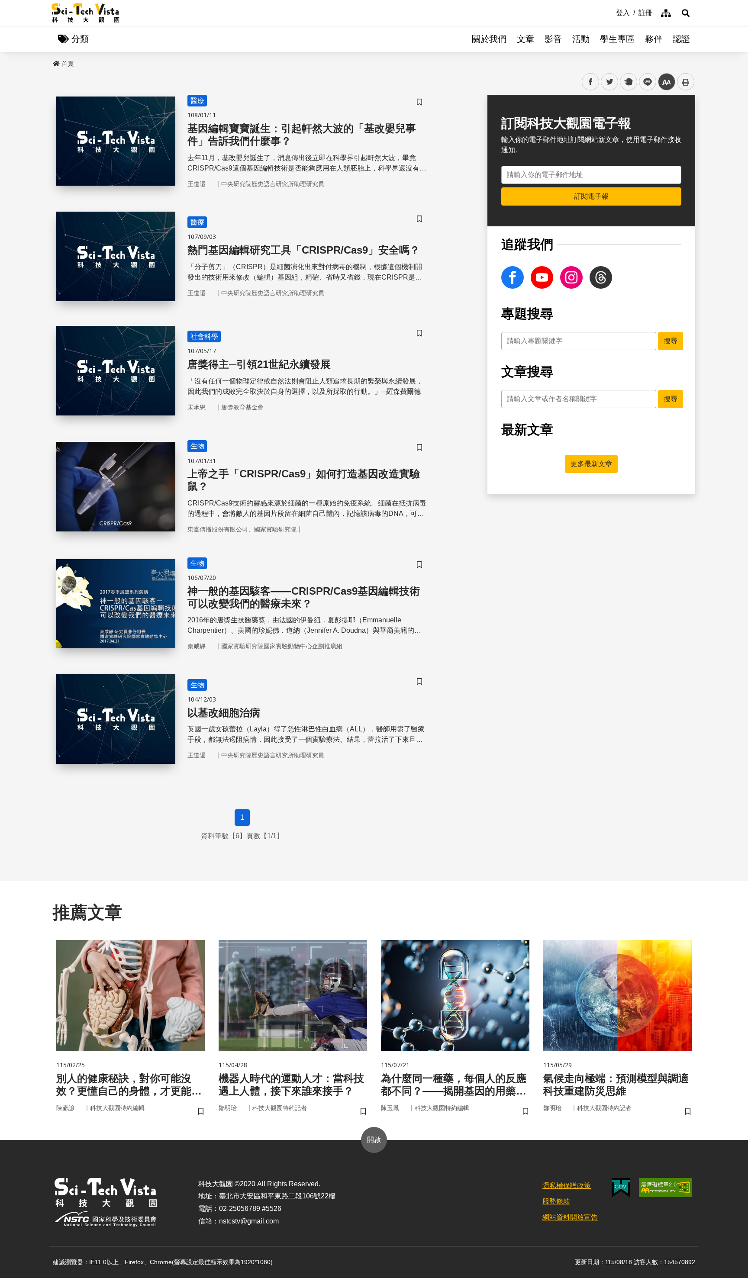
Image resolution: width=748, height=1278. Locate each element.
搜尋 (670, 340)
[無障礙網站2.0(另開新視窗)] (665, 1187)
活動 (581, 39)
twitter (609, 82)
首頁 (67, 63)
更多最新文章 (591, 463)
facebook (590, 82)
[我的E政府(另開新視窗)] (621, 1188)
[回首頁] (85, 13)
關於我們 (489, 39)
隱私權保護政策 (566, 1185)
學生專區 (617, 39)
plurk (627, 82)
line (645, 82)
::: (610, 12)
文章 (525, 39)
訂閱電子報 (591, 196)
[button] (686, 13)
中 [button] (666, 82)
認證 (681, 39)
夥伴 (653, 39)
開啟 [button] (374, 1139)
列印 (685, 81)
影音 (553, 39)
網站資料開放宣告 (570, 1217)
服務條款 (556, 1201)
